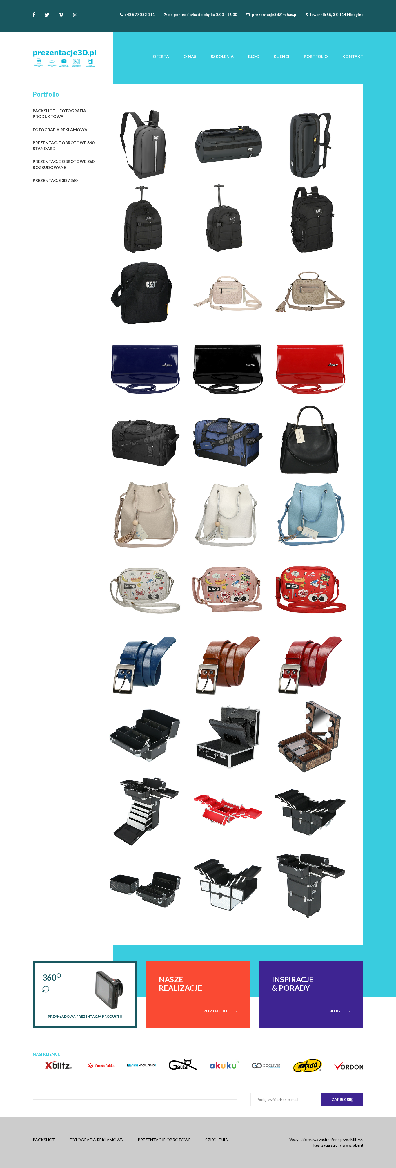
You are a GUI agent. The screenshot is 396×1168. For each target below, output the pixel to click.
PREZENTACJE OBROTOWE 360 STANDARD (63, 145)
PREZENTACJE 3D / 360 (55, 180)
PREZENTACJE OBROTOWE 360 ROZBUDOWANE (63, 164)
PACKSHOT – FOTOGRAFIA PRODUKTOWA (59, 113)
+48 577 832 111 (139, 14)
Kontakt (352, 56)
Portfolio (316, 56)
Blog (253, 56)
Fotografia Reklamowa (96, 1139)
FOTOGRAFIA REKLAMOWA (60, 129)
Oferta (161, 56)
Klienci (281, 56)
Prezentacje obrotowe (164, 1139)
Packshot (44, 1139)
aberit (358, 1145)
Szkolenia (222, 56)
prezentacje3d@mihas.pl (274, 14)
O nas (190, 56)
